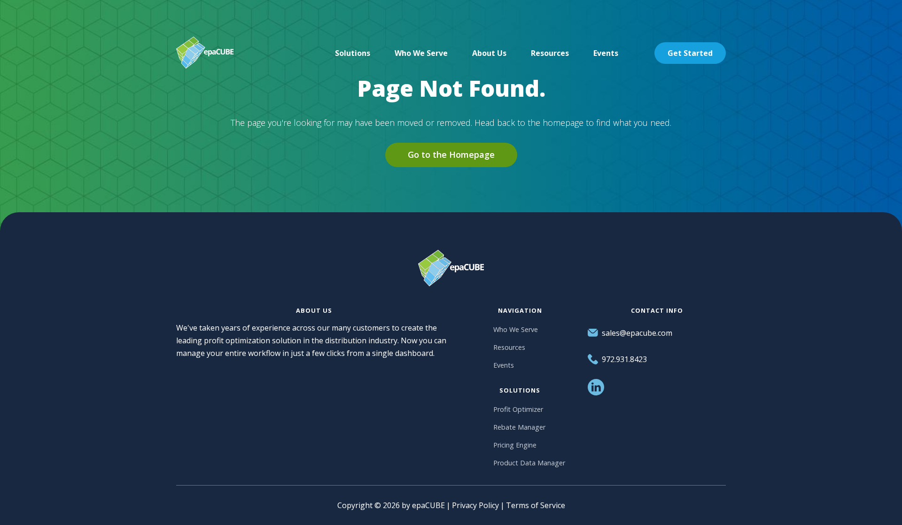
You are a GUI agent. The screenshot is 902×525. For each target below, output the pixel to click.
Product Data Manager (529, 462)
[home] (204, 53)
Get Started (690, 53)
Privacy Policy (475, 505)
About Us (489, 53)
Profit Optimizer (518, 409)
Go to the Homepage (451, 154)
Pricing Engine (515, 444)
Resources (509, 347)
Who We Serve (515, 329)
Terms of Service (535, 505)
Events (503, 365)
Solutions (352, 53)
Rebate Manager (519, 427)
